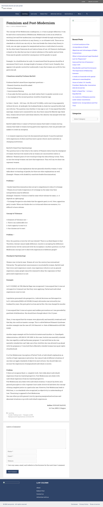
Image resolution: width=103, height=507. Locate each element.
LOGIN (83, 1)
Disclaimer (74, 504)
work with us (69, 14)
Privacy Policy (83, 504)
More (79, 14)
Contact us (40, 494)
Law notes (34, 14)
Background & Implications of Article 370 (21, 417)
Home (17, 14)
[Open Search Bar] (87, 13)
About (38, 488)
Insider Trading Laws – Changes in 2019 (20, 415)
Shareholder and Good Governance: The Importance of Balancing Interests (84, 70)
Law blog (25, 14)
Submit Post (43, 14)
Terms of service (95, 504)
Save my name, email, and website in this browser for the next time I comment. (36, 465)
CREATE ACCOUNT (93, 1)
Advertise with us (56, 14)
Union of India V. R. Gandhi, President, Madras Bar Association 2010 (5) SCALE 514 (84, 85)
